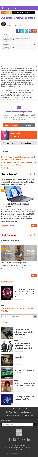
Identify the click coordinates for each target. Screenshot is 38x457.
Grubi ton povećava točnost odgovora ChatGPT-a (24, 398)
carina (21, 13)
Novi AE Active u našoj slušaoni (14, 262)
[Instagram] (24, 440)
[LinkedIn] (29, 440)
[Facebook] (18, 31)
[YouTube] (14, 440)
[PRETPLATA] (34, 424)
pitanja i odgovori (29, 13)
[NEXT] (35, 174)
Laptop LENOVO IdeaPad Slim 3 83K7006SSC (15, 205)
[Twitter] (22, 31)
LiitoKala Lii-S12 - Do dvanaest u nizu (25, 371)
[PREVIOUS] (31, 174)
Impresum (28, 447)
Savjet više (5, 168)
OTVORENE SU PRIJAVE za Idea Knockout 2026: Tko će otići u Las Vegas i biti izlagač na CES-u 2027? (25, 292)
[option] (19, 203)
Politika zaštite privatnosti (14, 447)
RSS (11, 445)
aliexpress (16, 13)
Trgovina (9, 13)
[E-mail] (35, 31)
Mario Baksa (11, 23)
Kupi (33, 226)
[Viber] (31, 31)
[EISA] (19, 432)
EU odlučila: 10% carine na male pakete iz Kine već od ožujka (25, 385)
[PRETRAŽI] (35, 316)
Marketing (15, 450)
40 (12, 391)
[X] (19, 440)
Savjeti (4, 13)
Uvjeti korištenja (20, 445)
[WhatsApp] (26, 31)
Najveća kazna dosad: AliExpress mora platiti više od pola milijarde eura (18, 158)
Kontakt (23, 450)
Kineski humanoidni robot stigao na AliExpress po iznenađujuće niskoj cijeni (18, 163)
